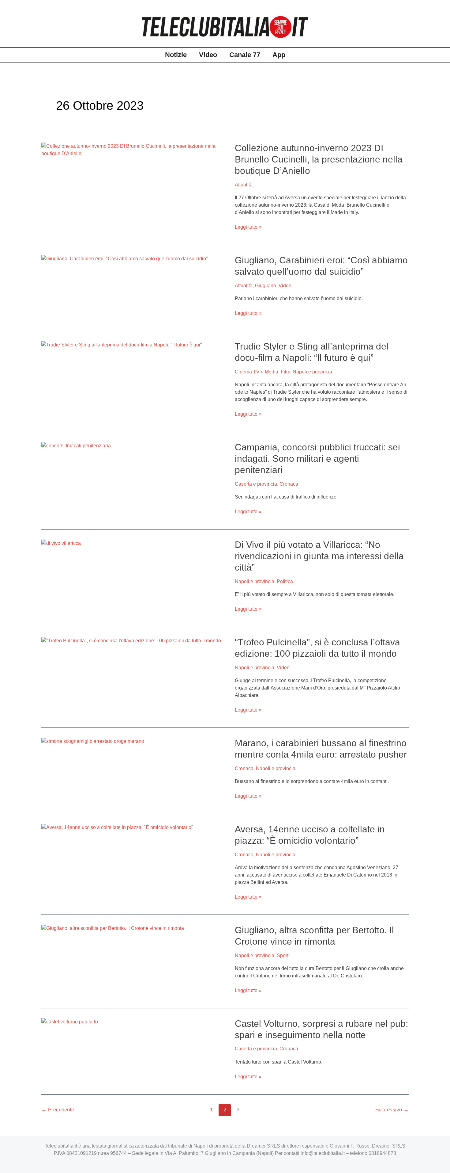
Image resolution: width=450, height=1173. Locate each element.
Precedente (57, 1110)
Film (285, 371)
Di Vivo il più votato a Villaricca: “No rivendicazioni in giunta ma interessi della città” (319, 556)
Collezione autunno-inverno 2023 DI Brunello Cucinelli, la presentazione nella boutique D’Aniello (319, 159)
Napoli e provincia (312, 371)
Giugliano (265, 285)
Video (208, 55)
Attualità (244, 184)
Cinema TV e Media (256, 371)
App (278, 55)
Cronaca (288, 484)
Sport (282, 955)
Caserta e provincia (256, 484)
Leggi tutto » (248, 227)
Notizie (176, 55)
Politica (285, 581)
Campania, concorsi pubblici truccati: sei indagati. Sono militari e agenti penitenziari (317, 458)
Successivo (392, 1110)
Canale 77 (244, 55)
